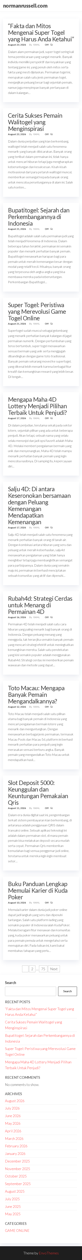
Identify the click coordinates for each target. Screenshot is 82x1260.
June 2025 (13, 1206)
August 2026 (14, 1101)
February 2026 (16, 1146)
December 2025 (17, 1161)
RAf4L (36, 44)
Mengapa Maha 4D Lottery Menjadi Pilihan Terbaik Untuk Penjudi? (37, 406)
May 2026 (12, 1123)
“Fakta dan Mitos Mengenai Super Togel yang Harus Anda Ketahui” (41, 32)
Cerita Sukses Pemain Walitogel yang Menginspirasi (35, 122)
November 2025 (17, 1168)
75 (43, 969)
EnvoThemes (49, 1253)
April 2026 (13, 1131)
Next (54, 969)
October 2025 (16, 1176)
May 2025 (12, 1214)
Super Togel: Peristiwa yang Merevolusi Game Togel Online (37, 311)
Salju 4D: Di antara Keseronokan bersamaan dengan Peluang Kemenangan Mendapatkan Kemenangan (39, 505)
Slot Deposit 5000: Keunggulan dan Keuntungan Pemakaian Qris (38, 792)
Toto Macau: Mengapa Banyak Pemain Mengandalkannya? (36, 694)
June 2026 (13, 1116)
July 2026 (12, 1108)
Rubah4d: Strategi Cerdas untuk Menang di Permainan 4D (40, 605)
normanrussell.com (25, 5)
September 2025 (18, 1183)
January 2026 (15, 1153)
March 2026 (14, 1138)
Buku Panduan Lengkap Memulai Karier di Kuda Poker (38, 890)
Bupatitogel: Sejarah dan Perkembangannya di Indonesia (39, 216)
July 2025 (12, 1199)
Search (10, 982)
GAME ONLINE (17, 1230)
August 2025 (14, 1191)
